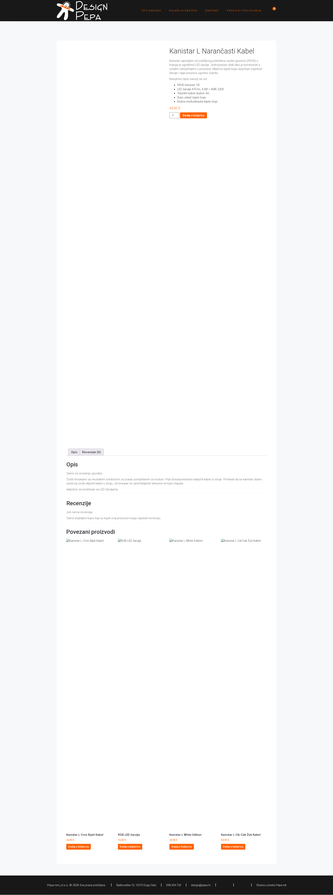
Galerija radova (183, 10)
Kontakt (212, 10)
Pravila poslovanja (244, 10)
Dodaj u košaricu (193, 115)
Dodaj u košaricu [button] (78, 846)
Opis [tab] (74, 452)
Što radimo (151, 10)
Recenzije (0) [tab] (91, 452)
